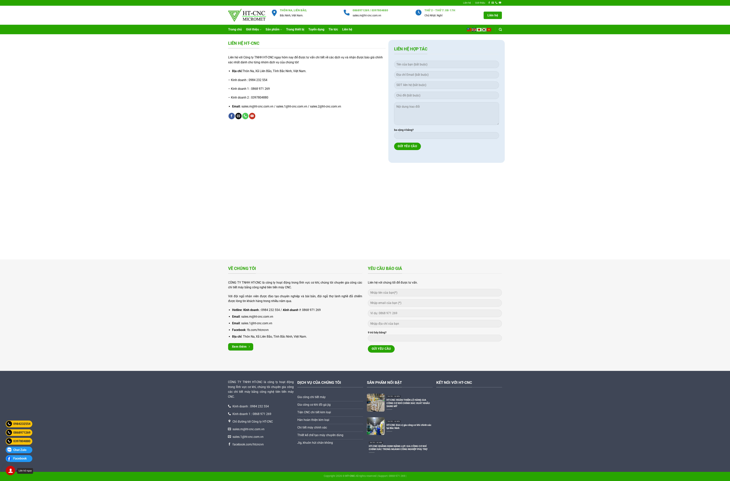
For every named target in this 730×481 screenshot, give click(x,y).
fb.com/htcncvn (258, 330)
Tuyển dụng (316, 29)
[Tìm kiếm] (500, 29)
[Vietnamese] (489, 29)
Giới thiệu (480, 2)
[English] (474, 29)
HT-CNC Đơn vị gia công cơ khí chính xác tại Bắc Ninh (408, 427)
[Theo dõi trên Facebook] (489, 3)
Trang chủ (235, 29)
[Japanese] (479, 29)
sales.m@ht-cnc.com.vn (367, 15)
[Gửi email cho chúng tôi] (493, 3)
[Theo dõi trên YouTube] (500, 3)
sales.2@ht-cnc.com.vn (325, 106)
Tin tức (333, 29)
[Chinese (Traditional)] (469, 29)
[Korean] (484, 29)
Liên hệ (347, 29)
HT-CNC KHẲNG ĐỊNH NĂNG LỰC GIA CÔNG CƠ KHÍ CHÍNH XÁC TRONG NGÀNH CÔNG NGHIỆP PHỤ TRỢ (398, 448)
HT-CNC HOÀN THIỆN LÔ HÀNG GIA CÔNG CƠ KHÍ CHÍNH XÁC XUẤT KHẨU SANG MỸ (408, 403)
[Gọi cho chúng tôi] (496, 3)
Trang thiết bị (295, 29)
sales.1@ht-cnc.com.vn (291, 106)
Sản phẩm (272, 29)
